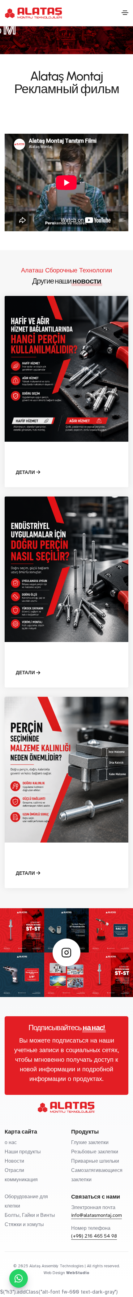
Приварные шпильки (95, 1161)
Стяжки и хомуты (24, 1224)
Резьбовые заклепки (94, 1152)
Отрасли (14, 1170)
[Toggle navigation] (125, 13)
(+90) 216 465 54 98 (94, 1236)
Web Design (54, 1272)
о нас (11, 1142)
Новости (14, 1161)
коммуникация (21, 1180)
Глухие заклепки (90, 1142)
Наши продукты (23, 1152)
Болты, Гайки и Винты (30, 1215)
